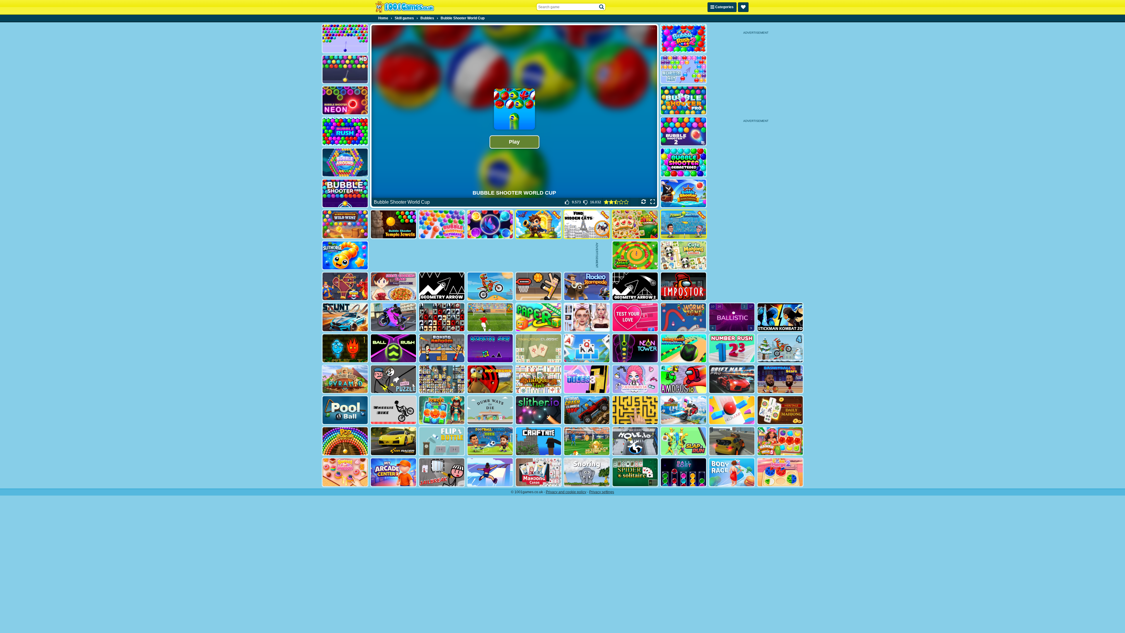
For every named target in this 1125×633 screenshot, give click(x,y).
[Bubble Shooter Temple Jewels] (393, 224)
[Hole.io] (635, 441)
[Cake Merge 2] (780, 472)
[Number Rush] (731, 348)
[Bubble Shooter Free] (345, 193)
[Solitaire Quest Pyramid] (345, 379)
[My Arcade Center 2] (393, 472)
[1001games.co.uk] (404, 7)
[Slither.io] (538, 410)
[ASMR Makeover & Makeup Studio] (586, 317)
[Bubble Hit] (683, 69)
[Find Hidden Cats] (586, 224)
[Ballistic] (731, 317)
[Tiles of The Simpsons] (441, 379)
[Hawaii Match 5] (780, 441)
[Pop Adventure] (345, 441)
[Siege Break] (538, 224)
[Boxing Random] (441, 348)
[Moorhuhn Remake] (490, 379)
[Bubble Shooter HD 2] (683, 131)
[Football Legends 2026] (490, 441)
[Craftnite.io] (538, 441)
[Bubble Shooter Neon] (345, 100)
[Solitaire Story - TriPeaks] (586, 348)
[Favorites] (743, 7)
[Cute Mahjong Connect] (683, 255)
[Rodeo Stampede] (586, 286)
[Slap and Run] (683, 441)
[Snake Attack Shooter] (635, 255)
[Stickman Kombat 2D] (780, 317)
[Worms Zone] (683, 317)
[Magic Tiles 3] (586, 379)
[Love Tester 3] (635, 317)
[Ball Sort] (683, 472)
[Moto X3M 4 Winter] (780, 348)
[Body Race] (731, 472)
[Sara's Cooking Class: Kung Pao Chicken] (393, 286)
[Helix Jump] (731, 410)
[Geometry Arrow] (441, 286)
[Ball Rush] (393, 348)
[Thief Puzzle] (393, 379)
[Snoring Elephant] (586, 472)
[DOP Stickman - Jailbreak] (441, 472)
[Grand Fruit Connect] (635, 224)
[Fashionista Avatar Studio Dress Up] (635, 379)
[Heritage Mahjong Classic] (780, 410)
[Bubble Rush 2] (683, 38)
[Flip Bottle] (441, 441)
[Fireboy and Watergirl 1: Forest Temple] (345, 348)
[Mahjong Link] (538, 379)
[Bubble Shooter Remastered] (683, 162)
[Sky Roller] (490, 472)
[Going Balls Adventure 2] (683, 348)
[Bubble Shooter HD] (345, 69)
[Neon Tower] (635, 348)
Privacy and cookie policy (566, 492)
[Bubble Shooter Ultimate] (441, 224)
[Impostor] (683, 286)
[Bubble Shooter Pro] (683, 100)
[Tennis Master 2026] (683, 224)
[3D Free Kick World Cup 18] (586, 441)
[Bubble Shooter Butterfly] (490, 224)
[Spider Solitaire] (635, 472)
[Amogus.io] (683, 379)
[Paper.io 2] (538, 317)
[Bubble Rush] (345, 131)
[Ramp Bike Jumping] (683, 410)
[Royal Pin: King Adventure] (345, 286)
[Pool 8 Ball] (345, 410)
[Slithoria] (345, 255)
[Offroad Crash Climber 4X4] (586, 410)
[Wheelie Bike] (393, 410)
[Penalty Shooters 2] (490, 317)
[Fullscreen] (652, 202)
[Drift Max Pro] (731, 379)
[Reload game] (643, 202)
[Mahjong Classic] (538, 348)
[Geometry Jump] (490, 348)
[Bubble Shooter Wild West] (345, 224)
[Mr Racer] (393, 441)
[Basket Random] (538, 286)
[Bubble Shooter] (345, 38)
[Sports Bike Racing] (393, 317)
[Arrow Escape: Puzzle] (635, 410)
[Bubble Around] (345, 162)
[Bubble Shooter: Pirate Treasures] (683, 193)
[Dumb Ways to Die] (490, 410)
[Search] (601, 7)
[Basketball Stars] (780, 379)
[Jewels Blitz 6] (441, 410)
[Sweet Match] (345, 472)
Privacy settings (601, 492)
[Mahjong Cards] (538, 472)
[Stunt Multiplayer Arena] (345, 317)
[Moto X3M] (490, 286)
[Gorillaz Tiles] (441, 317)
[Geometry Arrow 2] (635, 286)
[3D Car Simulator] (731, 441)
